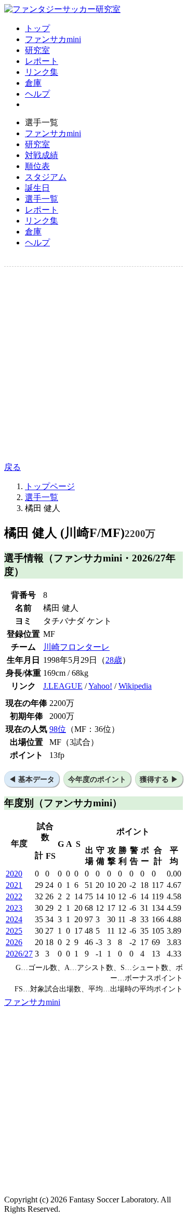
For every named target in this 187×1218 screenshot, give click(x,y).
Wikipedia (135, 686)
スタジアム (45, 177)
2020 (14, 873)
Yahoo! (100, 686)
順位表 (37, 166)
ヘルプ (37, 93)
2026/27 (19, 953)
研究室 (37, 50)
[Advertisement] (93, 364)
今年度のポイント (97, 779)
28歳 (113, 660)
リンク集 (41, 72)
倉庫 (33, 82)
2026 (14, 942)
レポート (41, 61)
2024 (14, 919)
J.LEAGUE (63, 686)
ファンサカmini (53, 39)
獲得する (154, 779)
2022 (14, 896)
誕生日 (37, 188)
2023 (14, 907)
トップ (37, 28)
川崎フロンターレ (76, 647)
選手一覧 (41, 198)
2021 (14, 885)
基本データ (36, 779)
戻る (12, 467)
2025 (14, 930)
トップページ (50, 486)
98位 (57, 729)
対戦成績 (41, 155)
